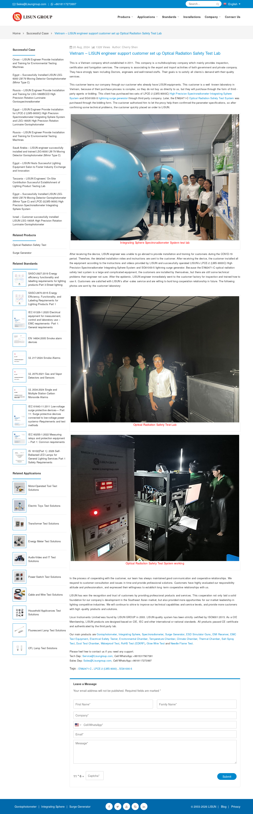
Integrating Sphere (129, 634)
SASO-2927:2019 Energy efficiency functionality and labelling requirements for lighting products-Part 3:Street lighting (47, 279)
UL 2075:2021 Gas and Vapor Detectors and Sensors (45, 375)
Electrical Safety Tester (104, 639)
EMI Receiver (220, 634)
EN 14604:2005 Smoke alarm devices (45, 340)
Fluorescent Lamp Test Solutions (47, 630)
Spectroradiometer (152, 634)
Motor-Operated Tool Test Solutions (42, 488)
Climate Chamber (187, 639)
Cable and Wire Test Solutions (45, 594)
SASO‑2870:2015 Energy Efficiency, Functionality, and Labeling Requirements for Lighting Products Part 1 (44, 298)
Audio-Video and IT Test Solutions (42, 559)
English (232, 4)
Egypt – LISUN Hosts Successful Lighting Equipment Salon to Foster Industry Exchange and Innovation (39, 166)
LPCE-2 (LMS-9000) (105, 668)
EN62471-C (85, 668)
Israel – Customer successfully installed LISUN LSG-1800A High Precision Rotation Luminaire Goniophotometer (37, 220)
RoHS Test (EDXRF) (133, 643)
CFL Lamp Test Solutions (42, 648)
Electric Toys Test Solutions (44, 506)
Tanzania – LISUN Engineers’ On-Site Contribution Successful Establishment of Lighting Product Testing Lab (36, 182)
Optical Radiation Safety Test (29, 245)
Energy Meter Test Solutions (44, 541)
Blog (223, 806)
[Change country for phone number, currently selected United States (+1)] (77, 724)
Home (17, 33)
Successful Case (37, 33)
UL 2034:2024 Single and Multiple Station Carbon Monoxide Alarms (42, 393)
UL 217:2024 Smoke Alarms (44, 358)
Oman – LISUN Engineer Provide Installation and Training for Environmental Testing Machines (38, 63)
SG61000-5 (125, 668)
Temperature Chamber (162, 639)
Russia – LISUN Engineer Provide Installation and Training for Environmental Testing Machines (39, 136)
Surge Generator (175, 634)
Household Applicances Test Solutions (44, 612)
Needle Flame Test (182, 643)
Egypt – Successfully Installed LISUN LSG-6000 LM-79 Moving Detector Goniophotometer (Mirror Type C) (39, 78)
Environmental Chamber (133, 639)
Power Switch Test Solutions (44, 577)
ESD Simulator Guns (198, 634)
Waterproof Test (110, 643)
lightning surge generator (113, 98)
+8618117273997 (65, 4)
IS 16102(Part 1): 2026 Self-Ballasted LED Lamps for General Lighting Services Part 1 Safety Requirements (46, 456)
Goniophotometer (107, 634)
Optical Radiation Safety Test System (211, 98)
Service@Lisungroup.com (97, 656)
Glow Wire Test (156, 643)
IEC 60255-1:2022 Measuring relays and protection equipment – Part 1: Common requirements (46, 438)
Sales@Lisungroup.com (31, 4)
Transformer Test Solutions (43, 523)
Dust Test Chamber (87, 643)
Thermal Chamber (209, 639)
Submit (227, 776)
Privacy (235, 806)
